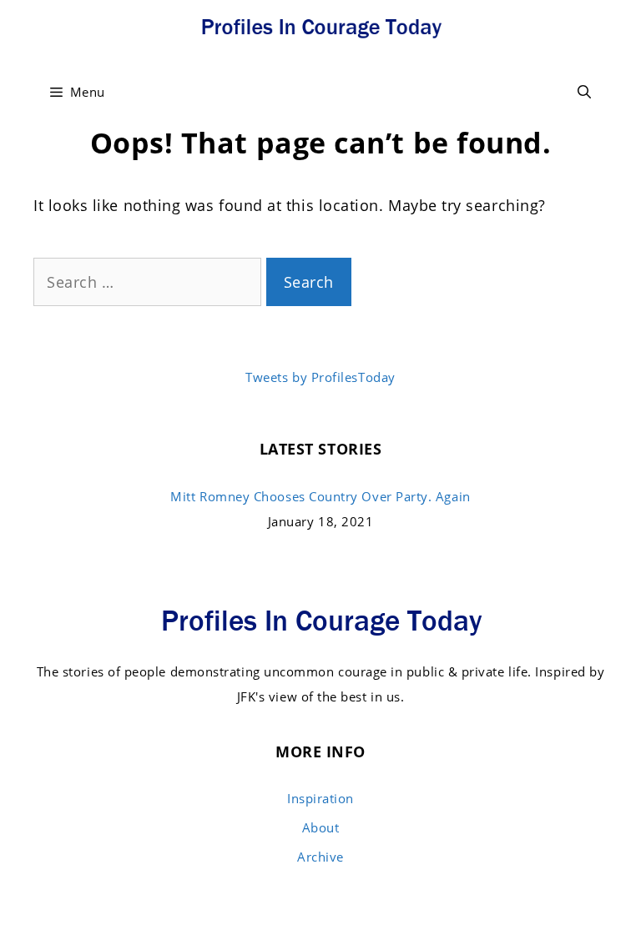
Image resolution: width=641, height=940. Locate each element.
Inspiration (320, 798)
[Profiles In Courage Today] (320, 25)
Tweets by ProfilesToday (320, 377)
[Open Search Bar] (584, 92)
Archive (320, 856)
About (321, 827)
